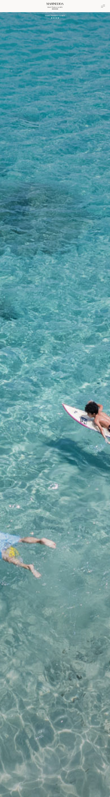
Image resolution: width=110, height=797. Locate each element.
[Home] (55, 7)
